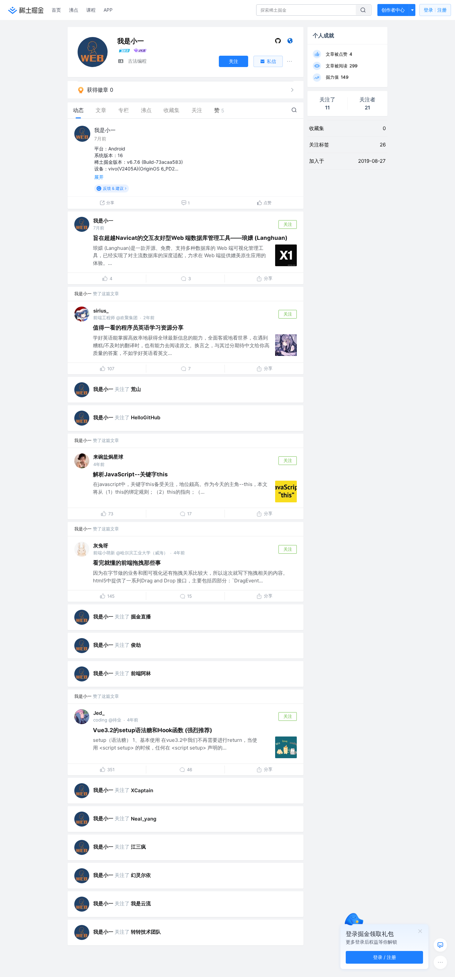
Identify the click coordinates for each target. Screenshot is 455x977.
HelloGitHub (145, 417)
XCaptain (142, 790)
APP (108, 10)
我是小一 (105, 130)
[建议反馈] (440, 945)
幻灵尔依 (141, 875)
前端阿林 (141, 673)
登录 (435, 10)
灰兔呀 (100, 545)
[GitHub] (277, 42)
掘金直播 (141, 616)
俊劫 (136, 645)
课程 (91, 10)
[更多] (440, 962)
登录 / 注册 (384, 957)
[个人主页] (289, 42)
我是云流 (141, 903)
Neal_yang (143, 819)
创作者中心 (393, 10)
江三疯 (138, 847)
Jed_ (99, 713)
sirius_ (101, 311)
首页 (56, 10)
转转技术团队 (146, 932)
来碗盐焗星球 (108, 457)
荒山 (136, 389)
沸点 (73, 10)
